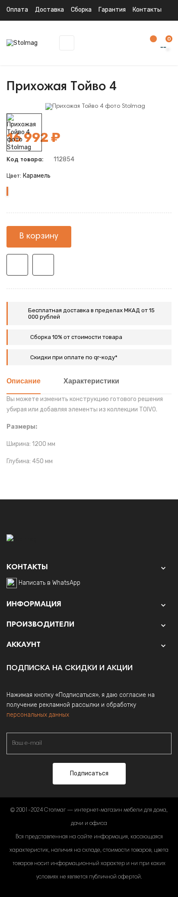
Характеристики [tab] (91, 381)
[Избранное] (149, 43)
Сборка (81, 9)
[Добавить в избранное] (17, 265)
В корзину (38, 236)
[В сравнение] (43, 265)
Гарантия (112, 9)
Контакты (147, 9)
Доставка (49, 9)
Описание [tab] (23, 381)
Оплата (17, 9)
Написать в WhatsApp (49, 582)
